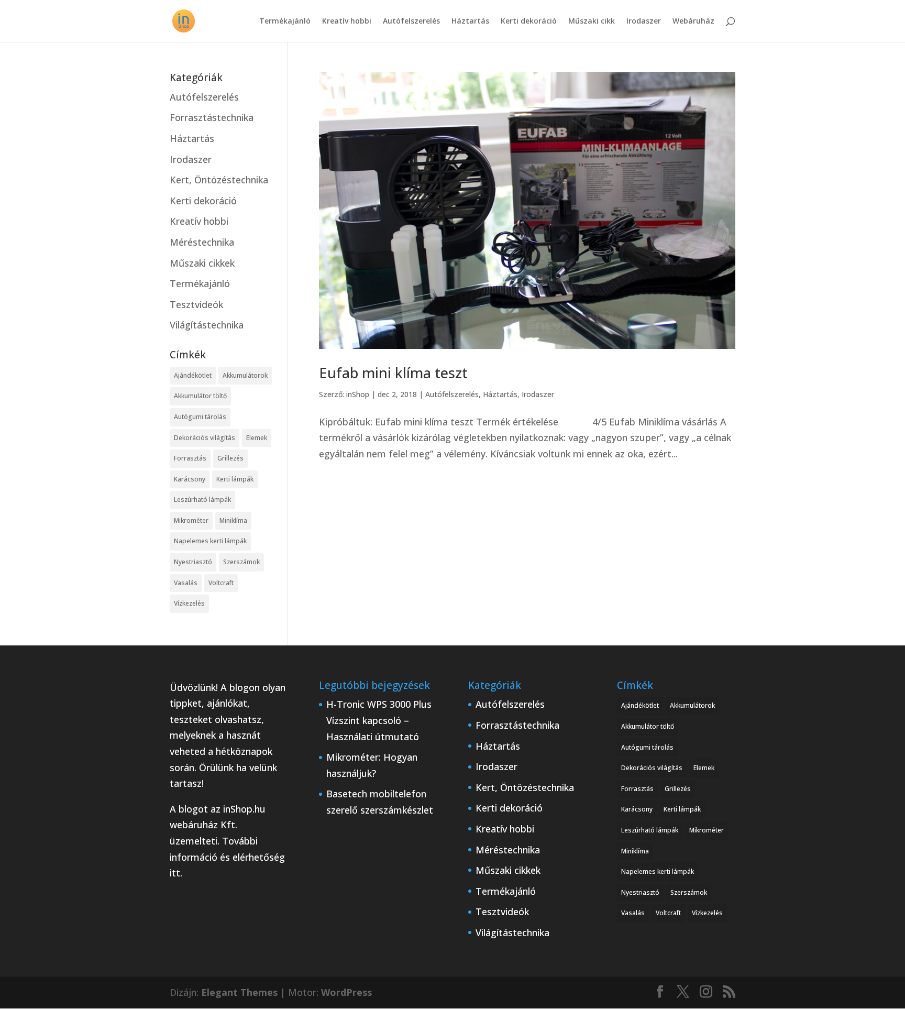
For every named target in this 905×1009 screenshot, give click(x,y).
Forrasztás (190, 458)
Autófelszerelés (411, 21)
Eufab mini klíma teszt (393, 372)
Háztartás (470, 21)
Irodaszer (643, 21)
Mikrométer (191, 520)
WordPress (346, 992)
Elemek (256, 437)
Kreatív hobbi (346, 21)
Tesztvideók (196, 304)
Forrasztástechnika (211, 117)
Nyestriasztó (193, 561)
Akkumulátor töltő (200, 395)
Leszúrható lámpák (202, 499)
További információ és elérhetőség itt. (227, 857)
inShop (357, 394)
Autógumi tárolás (200, 416)
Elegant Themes (239, 992)
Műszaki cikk (591, 21)
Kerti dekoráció (529, 21)
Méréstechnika (202, 242)
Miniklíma (233, 520)
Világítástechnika (207, 325)
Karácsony (189, 479)
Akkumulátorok (245, 375)
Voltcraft (221, 582)
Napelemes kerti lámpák (210, 540)
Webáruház (693, 21)
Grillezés (230, 458)
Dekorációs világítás (204, 437)
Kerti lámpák (234, 479)
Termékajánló (285, 21)
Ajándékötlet (193, 375)
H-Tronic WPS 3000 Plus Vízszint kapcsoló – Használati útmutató (379, 720)
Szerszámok (241, 561)
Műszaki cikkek (202, 263)
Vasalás (185, 582)
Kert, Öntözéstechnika (219, 179)
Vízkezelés (189, 603)
